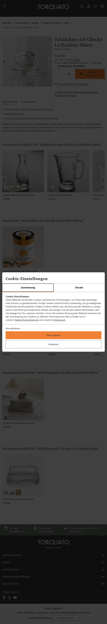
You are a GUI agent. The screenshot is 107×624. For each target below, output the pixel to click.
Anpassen (53, 344)
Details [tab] (79, 287)
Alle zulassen (53, 335)
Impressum (59, 320)
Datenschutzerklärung (26, 320)
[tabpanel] (53, 308)
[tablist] (53, 288)
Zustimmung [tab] (28, 287)
